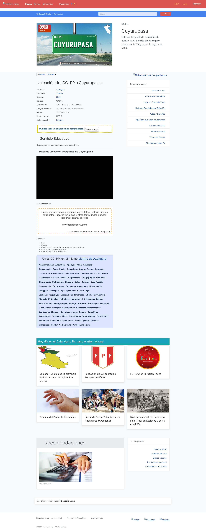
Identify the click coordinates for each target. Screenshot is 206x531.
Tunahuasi (44, 320)
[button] (74, 4)
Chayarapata (45, 282)
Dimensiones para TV (156, 143)
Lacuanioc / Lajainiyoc (49, 295)
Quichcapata (45, 307)
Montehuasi (77, 299)
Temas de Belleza (157, 137)
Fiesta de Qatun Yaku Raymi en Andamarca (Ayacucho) (102, 419)
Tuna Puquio (102, 316)
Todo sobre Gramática (155, 96)
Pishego (72, 303)
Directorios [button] (48, 4)
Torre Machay (88, 316)
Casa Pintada (57, 273)
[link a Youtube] (165, 519)
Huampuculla (95, 286)
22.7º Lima (180, 4)
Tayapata (56, 316)
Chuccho (69, 282)
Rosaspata (81, 307)
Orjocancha (89, 299)
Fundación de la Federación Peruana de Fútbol (100, 375)
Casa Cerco (44, 273)
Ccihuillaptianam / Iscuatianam (79, 273)
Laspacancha (67, 295)
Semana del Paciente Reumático (57, 417)
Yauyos (59, 93)
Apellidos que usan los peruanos (151, 120)
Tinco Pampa (75, 316)
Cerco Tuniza (59, 277)
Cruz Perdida (97, 282)
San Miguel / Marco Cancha (73, 312)
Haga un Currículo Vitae (155, 102)
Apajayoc (71, 265)
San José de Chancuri (49, 312)
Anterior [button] (42, 74)
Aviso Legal (56, 518)
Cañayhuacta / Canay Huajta (52, 269)
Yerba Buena (65, 325)
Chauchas (101, 277)
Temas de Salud (158, 131)
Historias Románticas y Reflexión (150, 108)
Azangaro (60, 89)
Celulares (166, 14)
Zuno (87, 325)
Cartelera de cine (159, 453)
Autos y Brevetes (158, 114)
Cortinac (85, 282)
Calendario (64, 4)
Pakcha (99, 299)
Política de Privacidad (76, 518)
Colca (77, 282)
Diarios (28, 4)
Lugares (59, 120)
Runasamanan (94, 307)
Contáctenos (97, 518)
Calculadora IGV (158, 90)
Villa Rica (95, 320)
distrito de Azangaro (92, 258)
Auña (79, 265)
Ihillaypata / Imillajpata (49, 290)
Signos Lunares (160, 458)
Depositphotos (68, 501)
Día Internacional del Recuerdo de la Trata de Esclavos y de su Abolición (147, 421)
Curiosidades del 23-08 (156, 466)
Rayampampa (68, 307)
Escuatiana (71, 286)
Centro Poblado (45, 14)
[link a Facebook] (149, 519)
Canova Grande (86, 269)
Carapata (99, 269)
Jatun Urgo (84, 290)
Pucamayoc (93, 303)
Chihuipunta (58, 282)
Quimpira (56, 307)
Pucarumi (104, 303)
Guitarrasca (82, 286)
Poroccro (82, 303)
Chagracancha (73, 277)
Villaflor (54, 325)
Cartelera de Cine (157, 125)
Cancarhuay (72, 269)
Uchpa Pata (55, 320)
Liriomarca (79, 295)
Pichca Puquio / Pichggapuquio (53, 303)
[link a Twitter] (135, 519)
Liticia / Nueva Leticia (95, 295)
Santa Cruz (93, 312)
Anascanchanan (46, 265)
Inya (62, 290)
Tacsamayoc (45, 316)
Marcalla (43, 299)
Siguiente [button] (51, 74)
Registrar (196, 4)
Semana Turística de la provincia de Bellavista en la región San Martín (57, 377)
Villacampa (44, 325)
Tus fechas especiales (157, 462)
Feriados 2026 (160, 449)
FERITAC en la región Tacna (145, 373)
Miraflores (65, 299)
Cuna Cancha (45, 286)
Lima (58, 97)
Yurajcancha (78, 325)
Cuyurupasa (58, 286)
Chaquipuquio (88, 277)
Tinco (64, 316)
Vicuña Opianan (82, 320)
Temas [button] (37, 4)
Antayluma (60, 265)
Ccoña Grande (101, 273)
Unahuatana (67, 320)
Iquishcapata (72, 290)
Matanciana (53, 299)
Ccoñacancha (45, 277)
